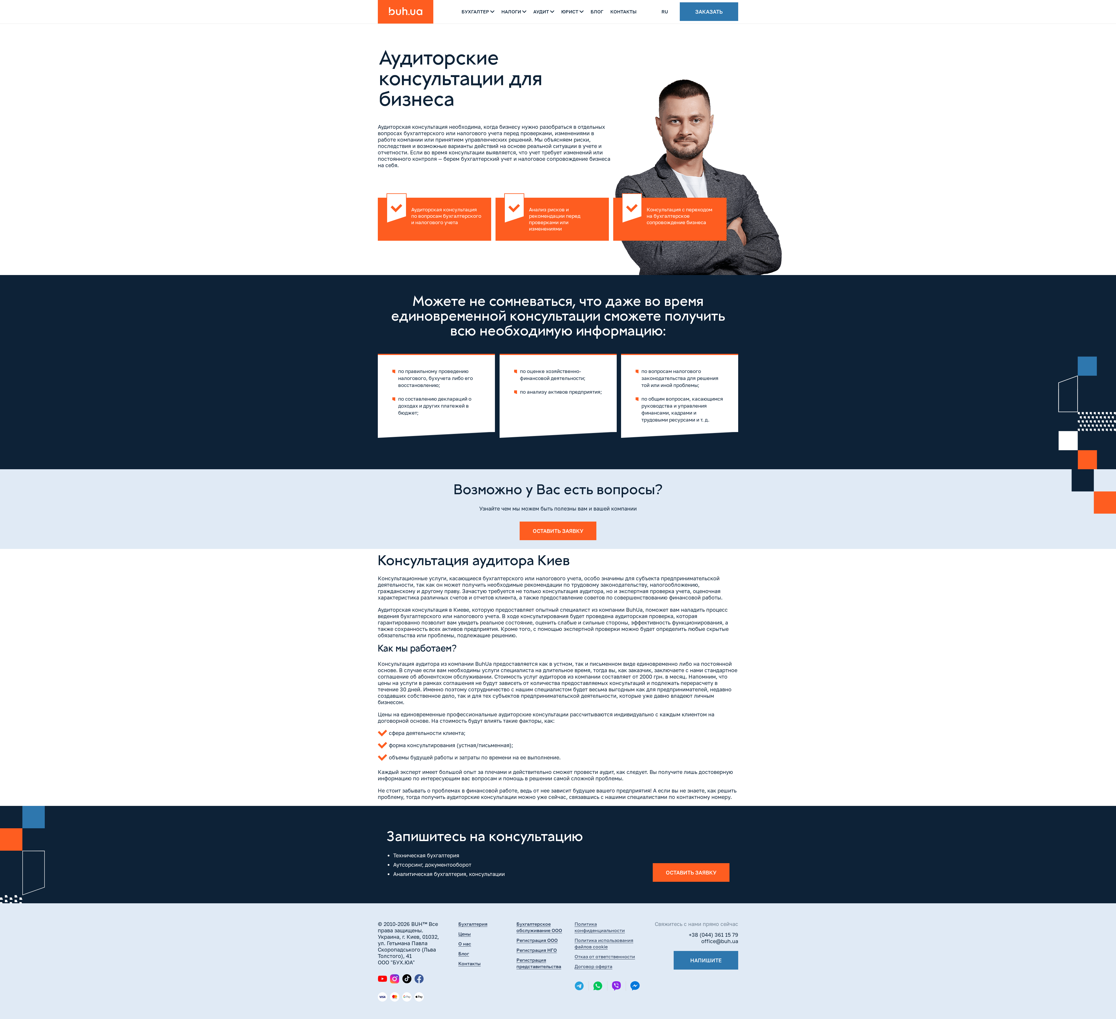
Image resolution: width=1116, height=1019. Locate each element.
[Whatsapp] (597, 986)
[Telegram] (579, 986)
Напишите (706, 960)
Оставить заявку (558, 531)
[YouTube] (382, 979)
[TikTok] (407, 978)
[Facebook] (419, 978)
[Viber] (616, 986)
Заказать (709, 11)
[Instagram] (394, 979)
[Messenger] (635, 986)
